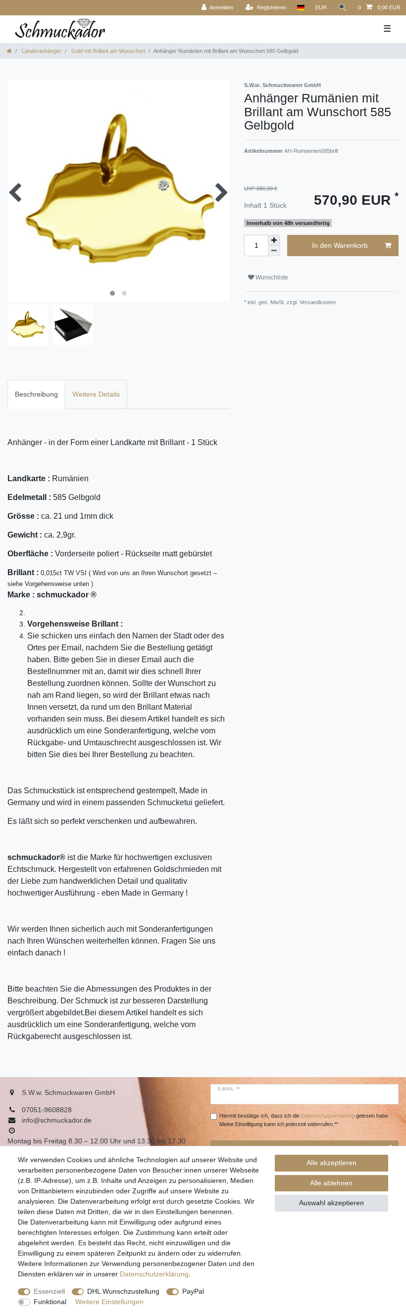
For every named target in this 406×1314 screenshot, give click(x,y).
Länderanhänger (40, 51)
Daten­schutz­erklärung (154, 1274)
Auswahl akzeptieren (331, 1203)
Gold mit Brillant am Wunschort (107, 51)
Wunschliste (271, 277)
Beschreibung (36, 394)
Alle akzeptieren (331, 1163)
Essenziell (49, 1291)
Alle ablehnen (331, 1183)
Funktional (50, 1302)
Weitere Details (96, 394)
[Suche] (343, 7)
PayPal (193, 1291)
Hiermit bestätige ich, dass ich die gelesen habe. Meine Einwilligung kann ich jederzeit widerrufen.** (304, 1120)
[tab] (36, 394)
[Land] (301, 7)
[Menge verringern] (274, 251)
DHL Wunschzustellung (123, 1291)
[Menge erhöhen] (274, 240)
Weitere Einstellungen (109, 1302)
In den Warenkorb (340, 245)
